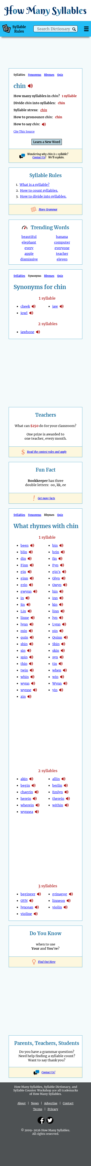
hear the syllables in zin (29, 696)
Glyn (56, 578)
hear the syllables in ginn (32, 578)
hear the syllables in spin (31, 657)
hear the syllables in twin (32, 670)
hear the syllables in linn (62, 611)
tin (54, 664)
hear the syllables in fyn (62, 565)
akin (24, 779)
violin (57, 907)
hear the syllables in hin (61, 591)
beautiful (29, 237)
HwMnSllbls (45, 10)
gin (23, 572)
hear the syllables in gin (30, 571)
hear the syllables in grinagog (71, 894)
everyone (62, 248)
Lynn (56, 624)
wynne (26, 690)
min (24, 631)
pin (55, 631)
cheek (25, 306)
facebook (41, 1120)
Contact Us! (48, 1072)
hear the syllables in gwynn (35, 591)
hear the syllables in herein (35, 798)
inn (55, 598)
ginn (24, 578)
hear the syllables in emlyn (66, 792)
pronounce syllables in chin (44, 124)
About (22, 1103)
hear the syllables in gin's (64, 571)
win (55, 677)
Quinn (57, 637)
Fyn (55, 565)
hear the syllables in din (30, 558)
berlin (57, 785)
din (23, 558)
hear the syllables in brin (63, 552)
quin (24, 637)
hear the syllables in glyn (63, 578)
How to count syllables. (39, 190)
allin (56, 779)
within (57, 805)
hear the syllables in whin (32, 677)
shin (24, 644)
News (35, 1103)
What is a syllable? (34, 185)
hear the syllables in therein (68, 798)
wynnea (27, 812)
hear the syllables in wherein (37, 805)
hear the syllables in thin (31, 663)
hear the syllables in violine (36, 914)
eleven (62, 259)
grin (24, 585)
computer (62, 242)
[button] (74, 29)
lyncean (27, 907)
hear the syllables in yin (61, 690)
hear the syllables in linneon (68, 900)
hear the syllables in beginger (39, 894)
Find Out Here (47, 962)
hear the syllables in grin (31, 585)
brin (55, 552)
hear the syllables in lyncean (37, 907)
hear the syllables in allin (63, 779)
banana (62, 237)
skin (55, 650)
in (22, 598)
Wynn (57, 683)
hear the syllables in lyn (61, 617)
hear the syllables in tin (61, 663)
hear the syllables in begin (33, 785)
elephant (29, 242)
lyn (54, 618)
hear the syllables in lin (30, 611)
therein (58, 798)
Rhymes (49, 74)
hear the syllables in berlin (66, 785)
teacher (62, 253)
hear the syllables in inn (61, 598)
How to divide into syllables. (43, 196)
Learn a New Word (46, 142)
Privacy (53, 1109)
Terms (37, 1109)
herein (26, 798)
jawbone (27, 332)
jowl (24, 313)
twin (24, 670)
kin (54, 604)
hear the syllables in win (62, 677)
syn (55, 657)
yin (54, 690)
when (56, 670)
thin (24, 664)
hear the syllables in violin (65, 907)
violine (26, 914)
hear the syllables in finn (32, 565)
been (24, 545)
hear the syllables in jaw (61, 306)
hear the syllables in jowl (31, 313)
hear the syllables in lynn (31, 624)
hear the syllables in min (31, 631)
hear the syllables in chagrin (36, 792)
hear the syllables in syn (61, 657)
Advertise (50, 1103)
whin (25, 677)
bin (55, 545)
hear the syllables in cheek (33, 306)
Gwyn (56, 585)
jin (23, 604)
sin (23, 650)
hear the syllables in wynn (33, 683)
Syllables (19, 276)
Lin (23, 611)
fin (54, 558)
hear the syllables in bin (61, 545)
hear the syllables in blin (31, 552)
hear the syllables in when (65, 670)
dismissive (29, 259)
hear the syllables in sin (29, 650)
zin (23, 696)
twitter (49, 1120)
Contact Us (38, 157)
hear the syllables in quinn (66, 637)
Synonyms (34, 74)
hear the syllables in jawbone (38, 332)
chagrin (27, 792)
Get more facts (45, 498)
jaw (55, 306)
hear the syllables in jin (28, 604)
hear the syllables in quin (32, 637)
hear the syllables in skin (63, 650)
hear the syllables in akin (31, 779)
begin (25, 785)
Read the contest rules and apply (45, 451)
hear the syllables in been (32, 545)
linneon (58, 901)
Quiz (60, 74)
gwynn (26, 591)
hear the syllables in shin (31, 644)
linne (25, 618)
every (28, 248)
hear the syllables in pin (61, 631)
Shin (56, 644)
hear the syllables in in (27, 598)
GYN (24, 901)
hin (55, 591)
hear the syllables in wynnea (37, 811)
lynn (24, 624)
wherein (27, 805)
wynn (25, 683)
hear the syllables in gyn (31, 900)
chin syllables (30, 86)
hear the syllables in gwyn (65, 585)
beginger (28, 894)
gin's (56, 572)
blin (24, 552)
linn (55, 611)
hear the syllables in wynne (35, 690)
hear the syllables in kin (61, 604)
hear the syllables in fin (60, 558)
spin (24, 657)
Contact (68, 1103)
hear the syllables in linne (33, 617)
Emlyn (57, 792)
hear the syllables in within (67, 805)
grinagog (59, 894)
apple (29, 253)
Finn (24, 565)
